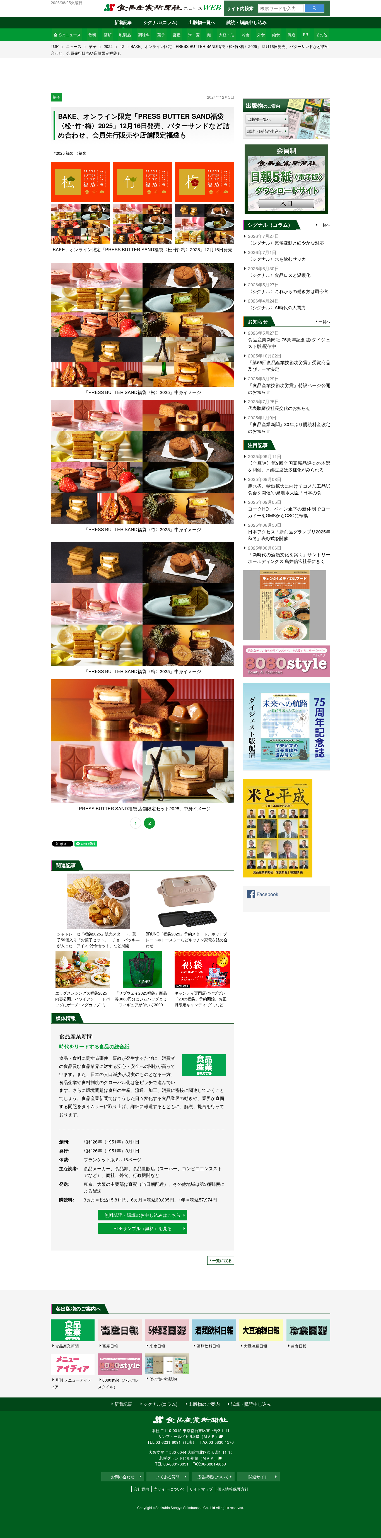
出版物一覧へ (202, 22)
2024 (108, 46)
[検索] (314, 8)
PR (305, 34)
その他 (321, 34)
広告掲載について (213, 1476)
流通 (291, 34)
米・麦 (194, 34)
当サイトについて (169, 1489)
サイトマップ (201, 1489)
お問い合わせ (122, 1476)
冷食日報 (299, 1346)
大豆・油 (226, 34)
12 (122, 46)
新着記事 (123, 22)
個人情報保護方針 (233, 1489)
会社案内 (141, 1489)
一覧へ (324, 225)
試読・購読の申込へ (265, 131)
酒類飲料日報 (208, 1346)
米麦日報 (157, 1346)
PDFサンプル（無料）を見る (143, 1228)
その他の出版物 (163, 1378)
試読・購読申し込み (246, 22)
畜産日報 (110, 1346)
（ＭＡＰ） (209, 1436)
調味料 (144, 34)
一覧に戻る (222, 1260)
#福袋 (81, 153)
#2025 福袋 (64, 153)
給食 (276, 34)
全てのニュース (67, 34)
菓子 (161, 34)
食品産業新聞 (67, 1346)
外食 (261, 34)
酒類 (108, 34)
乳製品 (125, 34)
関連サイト (258, 1476)
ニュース (73, 46)
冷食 (246, 34)
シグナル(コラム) (160, 22)
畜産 (176, 34)
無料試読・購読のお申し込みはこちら (142, 1215)
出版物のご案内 (204, 1404)
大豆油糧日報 (255, 1346)
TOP (55, 46)
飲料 (92, 34)
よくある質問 (168, 1476)
